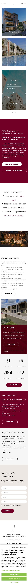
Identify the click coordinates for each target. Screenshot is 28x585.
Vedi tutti (8, 294)
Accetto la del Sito (12, 505)
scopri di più (9, 422)
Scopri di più (14, 103)
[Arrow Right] (25, 93)
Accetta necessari (14, 578)
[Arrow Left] (2, 93)
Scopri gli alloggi (11, 164)
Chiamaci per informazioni (14, 170)
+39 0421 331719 (21, 536)
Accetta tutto (14, 574)
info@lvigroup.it (10, 536)
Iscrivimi (7, 511)
